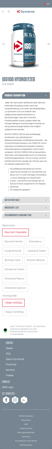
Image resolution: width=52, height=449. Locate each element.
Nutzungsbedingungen (26, 432)
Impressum (26, 436)
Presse (9, 375)
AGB (26, 424)
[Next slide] (49, 45)
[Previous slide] (3, 45)
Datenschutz (26, 420)
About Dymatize (15, 359)
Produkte (11, 364)
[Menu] (3, 12)
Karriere (10, 370)
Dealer (9, 348)
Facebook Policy (26, 428)
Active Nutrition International (26, 441)
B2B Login (8, 387)
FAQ (8, 354)
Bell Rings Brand (26, 445)
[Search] (9, 11)
